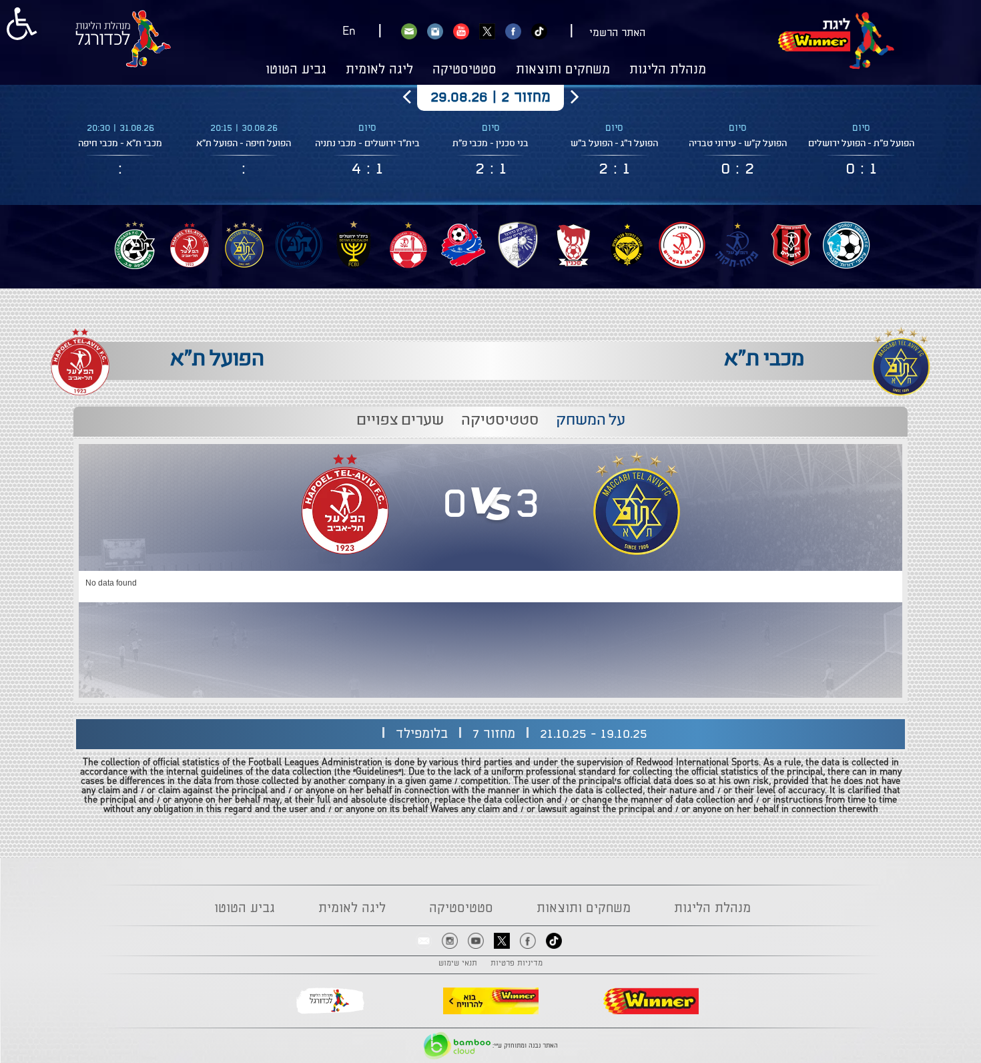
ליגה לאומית (379, 70)
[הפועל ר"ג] (682, 245)
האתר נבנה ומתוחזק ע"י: (524, 1045)
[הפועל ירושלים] (791, 245)
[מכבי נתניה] (627, 245)
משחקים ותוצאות (563, 70)
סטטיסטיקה (464, 70)
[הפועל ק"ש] (518, 245)
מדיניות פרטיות (516, 964)
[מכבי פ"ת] (299, 245)
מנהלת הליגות (667, 70)
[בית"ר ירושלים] (353, 245)
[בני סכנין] (572, 245)
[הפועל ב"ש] (408, 245)
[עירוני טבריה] (846, 245)
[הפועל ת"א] (189, 245)
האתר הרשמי (617, 33)
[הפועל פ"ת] (736, 245)
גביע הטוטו (296, 70)
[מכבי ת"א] (244, 245)
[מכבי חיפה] (134, 245)
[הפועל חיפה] (463, 245)
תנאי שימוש (457, 964)
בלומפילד (422, 734)
